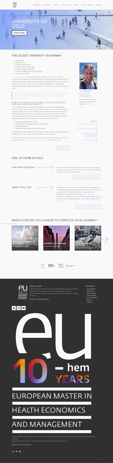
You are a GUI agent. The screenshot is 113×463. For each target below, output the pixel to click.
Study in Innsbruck (92, 293)
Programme (37, 5)
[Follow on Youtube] (23, 308)
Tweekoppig (97, 459)
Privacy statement (43, 299)
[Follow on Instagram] (19, 308)
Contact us (90, 301)
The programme (91, 288)
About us (91, 5)
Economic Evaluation (87, 128)
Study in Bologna (91, 295)
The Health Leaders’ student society (35, 140)
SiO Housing (87, 194)
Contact (98, 5)
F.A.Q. (83, 5)
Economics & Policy (87, 124)
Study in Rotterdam (92, 297)
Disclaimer (33, 299)
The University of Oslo (19, 77)
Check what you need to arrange (85, 177)
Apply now (61, 148)
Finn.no (61, 201)
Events (76, 5)
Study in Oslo (90, 291)
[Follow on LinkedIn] (14, 308)
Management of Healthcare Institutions (89, 135)
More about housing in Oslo (87, 207)
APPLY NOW (19, 33)
